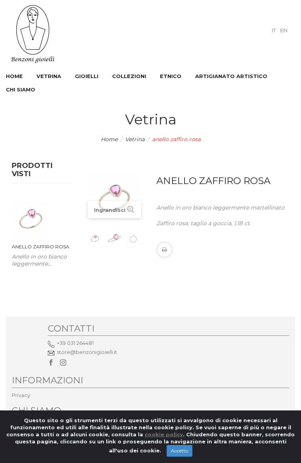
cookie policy (164, 434)
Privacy (21, 395)
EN (283, 30)
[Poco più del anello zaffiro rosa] (31, 220)
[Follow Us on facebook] (51, 362)
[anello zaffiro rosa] (95, 239)
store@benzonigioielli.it (87, 352)
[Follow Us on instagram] (63, 362)
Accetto (179, 451)
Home (109, 139)
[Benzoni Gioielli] (33, 33)
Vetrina (135, 139)
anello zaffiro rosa (40, 247)
